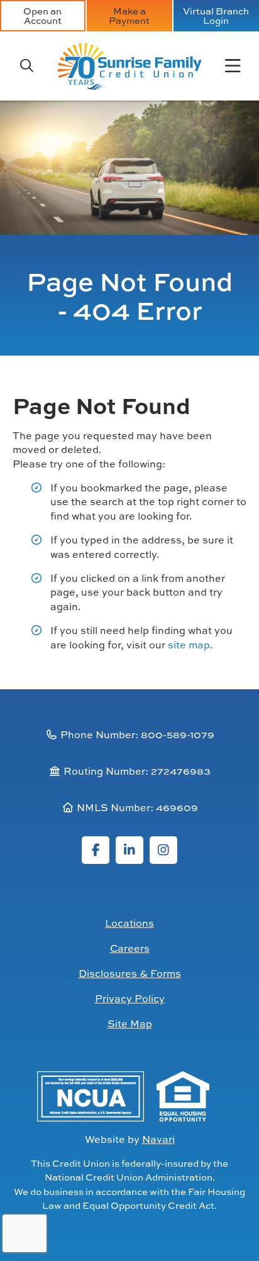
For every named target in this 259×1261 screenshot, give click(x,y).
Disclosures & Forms (130, 973)
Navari (158, 1139)
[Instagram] (163, 850)
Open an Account (42, 15)
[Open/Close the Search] (26, 66)
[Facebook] (95, 850)
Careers (130, 948)
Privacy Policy (130, 998)
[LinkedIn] (129, 850)
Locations (129, 923)
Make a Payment (129, 15)
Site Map (129, 1023)
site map (189, 645)
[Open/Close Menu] (232, 66)
